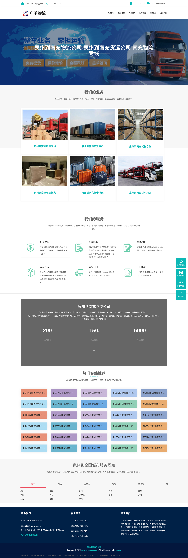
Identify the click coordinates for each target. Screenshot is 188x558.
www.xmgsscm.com (89, 550)
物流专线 (111, 13)
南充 (91, 316)
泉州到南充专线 (69, 555)
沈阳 (51, 499)
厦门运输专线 (81, 555)
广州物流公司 (93, 555)
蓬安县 (133, 316)
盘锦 (22, 499)
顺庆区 (97, 316)
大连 (110, 491)
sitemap (117, 550)
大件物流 (132, 13)
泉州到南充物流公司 (54, 555)
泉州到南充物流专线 (37, 555)
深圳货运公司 (115, 555)
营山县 (126, 316)
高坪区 (104, 316)
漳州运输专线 (104, 555)
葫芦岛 (82, 495)
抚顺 (22, 495)
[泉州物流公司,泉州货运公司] (33, 13)
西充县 (147, 316)
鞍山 (22, 491)
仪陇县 (140, 316)
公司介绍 (163, 13)
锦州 (110, 495)
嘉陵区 (112, 316)
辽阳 (140, 495)
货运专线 (121, 13)
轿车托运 (153, 13)
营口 (110, 499)
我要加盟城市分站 (94, 547)
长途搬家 (142, 13)
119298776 (139, 4)
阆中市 (155, 316)
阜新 (51, 495)
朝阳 (81, 491)
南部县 (119, 316)
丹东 (140, 491)
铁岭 (81, 499)
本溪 (51, 491)
